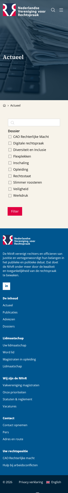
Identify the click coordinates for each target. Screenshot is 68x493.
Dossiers (9, 326)
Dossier (14, 131)
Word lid (8, 352)
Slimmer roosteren (27, 182)
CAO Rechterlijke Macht (31, 136)
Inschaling (21, 163)
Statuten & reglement (17, 399)
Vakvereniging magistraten (21, 385)
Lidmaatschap (13, 338)
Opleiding (20, 169)
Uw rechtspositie (15, 451)
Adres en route (13, 439)
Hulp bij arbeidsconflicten (20, 465)
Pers (6, 432)
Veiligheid (20, 189)
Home (4, 105)
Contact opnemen (15, 425)
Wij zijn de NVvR (15, 378)
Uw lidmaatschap (14, 345)
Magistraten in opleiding (19, 359)
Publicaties (10, 312)
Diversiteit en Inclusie (29, 150)
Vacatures (10, 406)
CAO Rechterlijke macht (19, 458)
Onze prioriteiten (14, 392)
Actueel (8, 305)
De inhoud (10, 298)
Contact (8, 418)
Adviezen (9, 319)
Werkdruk (20, 195)
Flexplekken (22, 156)
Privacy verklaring (31, 482)
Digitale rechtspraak (28, 143)
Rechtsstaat (22, 176)
